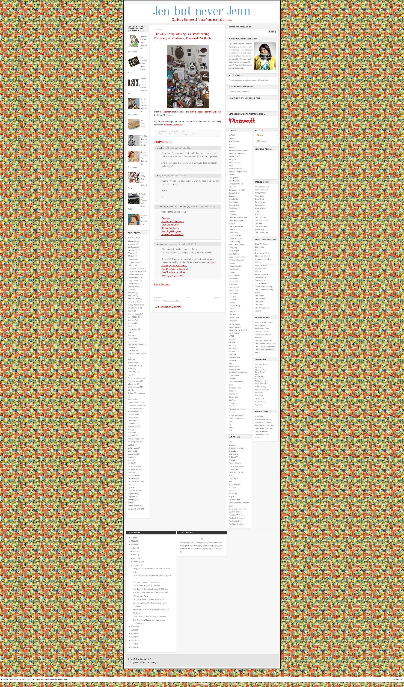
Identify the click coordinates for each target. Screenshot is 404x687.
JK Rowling (233, 284)
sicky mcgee (133, 448)
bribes (130, 289)
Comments (263, 141)
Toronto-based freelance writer (206, 543)
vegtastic (131, 497)
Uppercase (258, 405)
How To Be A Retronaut (264, 322)
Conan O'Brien (234, 193)
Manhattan (261, 383)
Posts (261, 136)
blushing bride (133, 286)
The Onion (259, 302)
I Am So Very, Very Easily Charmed (146, 585)
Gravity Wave (260, 208)
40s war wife (133, 238)
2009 (133, 633)
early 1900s (132, 317)
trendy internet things (136, 481)
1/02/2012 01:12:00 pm (179, 131)
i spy (130, 375)
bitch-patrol (132, 283)
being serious (133, 280)
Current (258, 250)
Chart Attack (260, 416)
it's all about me (134, 387)
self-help (131, 445)
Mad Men (232, 315)
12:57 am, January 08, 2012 (178, 148)
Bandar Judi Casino (170, 228)
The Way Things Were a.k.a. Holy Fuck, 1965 (150, 592)
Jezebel (258, 262)
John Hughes (234, 287)
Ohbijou (258, 214)
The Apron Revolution (263, 340)
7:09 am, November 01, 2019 (182, 244)
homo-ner (131, 347)
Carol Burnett (234, 181)
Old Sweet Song (260, 386)
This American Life (262, 308)
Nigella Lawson (234, 357)
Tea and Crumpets (262, 331)
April (135, 555)
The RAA (258, 223)
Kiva (266, 428)
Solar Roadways (261, 431)
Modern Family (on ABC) (238, 330)
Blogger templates (10, 679)
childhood (131, 296)
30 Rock (232, 135)
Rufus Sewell (234, 376)
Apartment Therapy (262, 364)
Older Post (217, 297)
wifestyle (131, 500)
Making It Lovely (261, 381)
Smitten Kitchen (260, 402)
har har (131, 341)
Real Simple (259, 395)
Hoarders (167, 112)
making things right (135, 402)
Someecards (260, 280)
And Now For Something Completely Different (150, 589)
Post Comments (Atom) (172, 301)
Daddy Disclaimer (135, 305)
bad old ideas (133, 277)
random (131, 433)
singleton (131, 451)
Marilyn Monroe (235, 318)
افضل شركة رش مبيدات (172, 275)
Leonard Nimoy (234, 306)
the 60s (131, 463)
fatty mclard (132, 329)
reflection (131, 436)
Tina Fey (232, 406)
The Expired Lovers (262, 220)
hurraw (130, 369)
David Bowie (233, 202)
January (136, 565)
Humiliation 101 (134, 366)
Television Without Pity (263, 286)
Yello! (135, 572)
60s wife (131, 253)
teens (130, 460)
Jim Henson (233, 281)
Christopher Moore (236, 184)
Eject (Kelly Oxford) (262, 256)
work (130, 503)
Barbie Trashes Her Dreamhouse (205, 112)
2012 (133, 544)
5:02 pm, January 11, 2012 (174, 176)
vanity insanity (133, 491)
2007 (133, 640)
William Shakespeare (237, 418)
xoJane (258, 311)
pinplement (132, 420)
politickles (131, 423)
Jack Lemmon (234, 275)
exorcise (131, 320)
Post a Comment (162, 284)
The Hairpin (259, 296)
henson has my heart (136, 344)
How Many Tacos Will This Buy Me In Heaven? (151, 609)
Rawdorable (259, 392)
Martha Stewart (234, 324)
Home (188, 297)
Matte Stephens (235, 327)
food (129, 332)
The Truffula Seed (262, 232)
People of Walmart (262, 274)
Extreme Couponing (173, 125)
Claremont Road (260, 370)
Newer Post (158, 297)
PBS (270, 428)
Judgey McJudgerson (136, 393)
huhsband (132, 363)
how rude (131, 350)
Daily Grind (259, 199)
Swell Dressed (260, 217)
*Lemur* (258, 211)
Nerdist (258, 271)
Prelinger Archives (262, 328)
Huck (130, 360)
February (137, 562)
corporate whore (134, 299)
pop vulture (132, 427)
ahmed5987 (162, 244)
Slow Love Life (260, 277)
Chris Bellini (259, 196)
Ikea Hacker (259, 379)
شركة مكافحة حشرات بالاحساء (174, 269)
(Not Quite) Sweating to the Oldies (146, 582)
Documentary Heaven (263, 422)
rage (129, 430)
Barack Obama (234, 156)
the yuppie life (133, 469)
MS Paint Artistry (134, 411)
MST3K (231, 336)
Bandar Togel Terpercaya (172, 221)
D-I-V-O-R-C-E (134, 302)
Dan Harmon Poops (262, 253)
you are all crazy (134, 509)
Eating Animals (234, 217)
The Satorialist (260, 399)
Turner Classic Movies (237, 409)
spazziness (132, 454)
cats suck (132, 293)
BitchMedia (259, 247)
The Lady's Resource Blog (265, 347)
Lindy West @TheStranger (265, 265)
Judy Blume (233, 293)
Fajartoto (165, 218)
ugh (129, 488)
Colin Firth (232, 187)
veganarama (133, 494)
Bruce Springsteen (236, 168)
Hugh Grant (233, 269)
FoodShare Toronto (262, 425)
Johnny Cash (234, 290)
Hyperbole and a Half (263, 259)
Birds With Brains (261, 244)
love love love (133, 399)
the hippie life (133, 466)
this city (131, 472)
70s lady (131, 256)
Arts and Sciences (262, 187)
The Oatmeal (260, 299)
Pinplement (137, 613)
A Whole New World (140, 596)
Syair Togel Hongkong (171, 231)
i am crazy (132, 372)
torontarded (132, 475)
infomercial (132, 384)
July (135, 548)
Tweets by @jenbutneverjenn (240, 91)
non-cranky (132, 414)
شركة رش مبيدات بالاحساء (173, 272)
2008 (133, 637)
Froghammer (260, 205)
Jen (158, 176)
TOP (401, 679)
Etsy (256, 374)
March (135, 558)
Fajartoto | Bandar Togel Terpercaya (173, 206)
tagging (131, 457)
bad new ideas (133, 274)
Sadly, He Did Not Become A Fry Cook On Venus (151, 569)
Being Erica (233, 159)
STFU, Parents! (261, 283)
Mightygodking (260, 268)
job (129, 390)
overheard (132, 417)
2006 (133, 644)
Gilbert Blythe (234, 254)
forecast (131, 335)
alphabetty (132, 265)
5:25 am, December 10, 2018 (204, 206)
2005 (133, 647)
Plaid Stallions (260, 325)
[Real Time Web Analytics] (202, 685)
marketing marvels (135, 405)
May (135, 551)
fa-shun (131, 323)
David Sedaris (234, 205)
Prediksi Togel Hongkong (172, 234)
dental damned (133, 308)
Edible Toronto (260, 372)
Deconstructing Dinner (263, 419)
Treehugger (259, 434)
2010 (133, 630)
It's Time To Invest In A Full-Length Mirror (148, 599)
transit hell (132, 478)
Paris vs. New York (262, 389)
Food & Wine (259, 376)
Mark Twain (233, 321)
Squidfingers (153, 662)
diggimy (131, 311)
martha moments (134, 408)
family (130, 326)
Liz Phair (232, 312)
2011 (133, 626)
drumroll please (134, 314)
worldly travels (133, 506)
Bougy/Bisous (260, 193)
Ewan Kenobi (260, 202)
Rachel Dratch (234, 369)
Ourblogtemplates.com (53, 679)
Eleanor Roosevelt (236, 226)
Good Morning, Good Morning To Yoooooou (149, 616)
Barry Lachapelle (261, 190)
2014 (133, 538)
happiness (132, 338)
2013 (133, 541)
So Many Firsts (142, 123)
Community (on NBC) (237, 190)
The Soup (259, 305)
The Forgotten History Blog (265, 343)
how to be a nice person (137, 354)
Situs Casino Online (170, 225)
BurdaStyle (259, 367)
